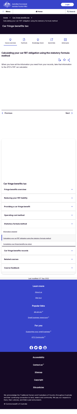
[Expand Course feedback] (72, 268)
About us (38, 292)
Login (67, 5)
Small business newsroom (38, 318)
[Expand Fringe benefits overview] (72, 189)
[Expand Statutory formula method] (72, 224)
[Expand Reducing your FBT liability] (72, 198)
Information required (10, 231)
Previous (8, 113)
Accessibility (38, 357)
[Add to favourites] (64, 60)
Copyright (38, 380)
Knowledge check (38, 43)
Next (68, 113)
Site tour (38, 298)
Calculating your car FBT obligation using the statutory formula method (27, 238)
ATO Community (38, 337)
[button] (69, 60)
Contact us (38, 365)
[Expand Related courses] (72, 259)
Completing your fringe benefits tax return (17, 244)
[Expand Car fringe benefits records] (72, 251)
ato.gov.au (38, 312)
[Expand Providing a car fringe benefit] (72, 207)
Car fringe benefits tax (21, 18)
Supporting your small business (38, 332)
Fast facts (24, 43)
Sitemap (38, 372)
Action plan (65, 43)
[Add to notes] (59, 59)
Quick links (51, 43)
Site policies (38, 387)
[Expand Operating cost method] (72, 215)
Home (40, 12)
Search (72, 12)
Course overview (10, 43)
